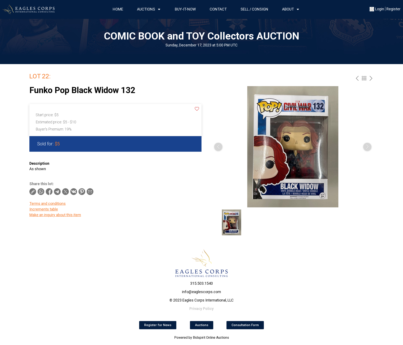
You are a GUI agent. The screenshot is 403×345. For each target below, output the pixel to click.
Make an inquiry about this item (55, 215)
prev (357, 78)
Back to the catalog (364, 78)
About (288, 9)
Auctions (146, 9)
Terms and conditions (47, 203)
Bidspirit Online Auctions (211, 338)
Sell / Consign (254, 9)
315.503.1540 (201, 283)
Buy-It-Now (185, 9)
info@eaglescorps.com (201, 292)
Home (118, 9)
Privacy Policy (201, 308)
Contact (218, 9)
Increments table (43, 209)
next (371, 78)
